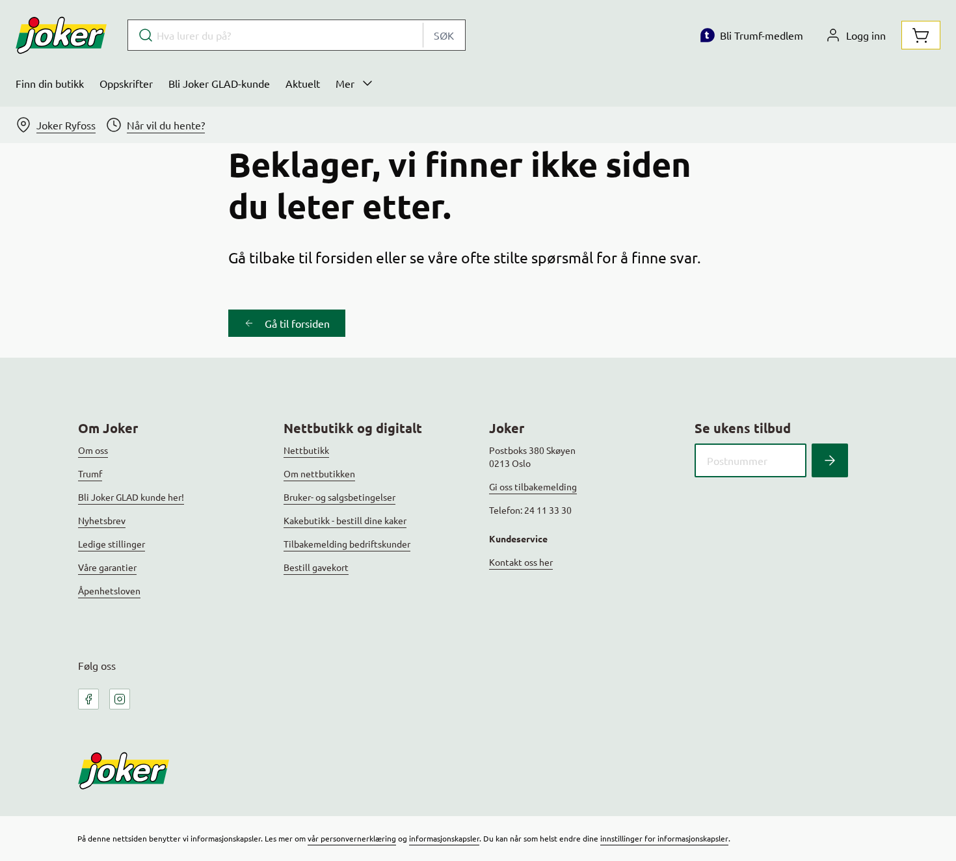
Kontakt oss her (521, 562)
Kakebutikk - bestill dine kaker (345, 520)
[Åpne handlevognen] (920, 35)
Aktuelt (302, 83)
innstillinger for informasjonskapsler (664, 838)
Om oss (93, 450)
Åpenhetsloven (109, 590)
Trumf (90, 473)
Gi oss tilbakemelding (533, 486)
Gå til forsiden (297, 323)
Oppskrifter (126, 83)
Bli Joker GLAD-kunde (219, 83)
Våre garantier (107, 567)
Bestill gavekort (316, 567)
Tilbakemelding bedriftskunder (347, 544)
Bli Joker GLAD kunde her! (131, 497)
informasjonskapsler (444, 838)
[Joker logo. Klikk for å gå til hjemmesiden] (61, 35)
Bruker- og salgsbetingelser (339, 497)
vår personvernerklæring (352, 838)
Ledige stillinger (111, 544)
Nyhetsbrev (102, 520)
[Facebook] (88, 699)
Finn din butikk (50, 83)
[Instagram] (119, 699)
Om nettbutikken (319, 473)
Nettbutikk (306, 450)
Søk (444, 35)
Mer (345, 83)
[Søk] (830, 460)
